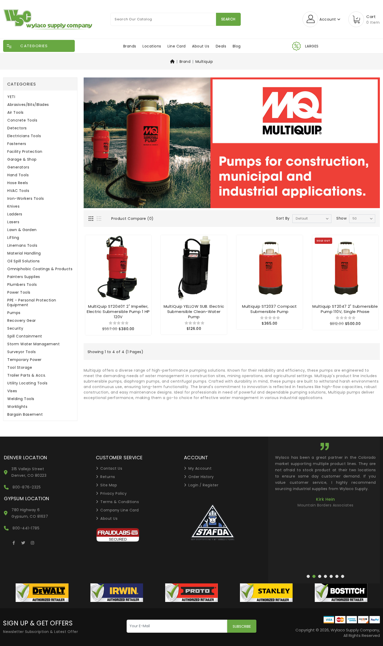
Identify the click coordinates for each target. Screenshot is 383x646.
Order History (201, 476)
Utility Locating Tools (27, 383)
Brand (185, 61)
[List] (99, 219)
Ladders (14, 214)
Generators (18, 167)
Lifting (13, 237)
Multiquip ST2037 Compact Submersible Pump (269, 309)
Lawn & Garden (22, 229)
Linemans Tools (22, 245)
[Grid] (91, 219)
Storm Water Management (33, 344)
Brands (129, 46)
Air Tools (15, 112)
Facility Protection (24, 151)
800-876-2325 (27, 487)
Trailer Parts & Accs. (26, 375)
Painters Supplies (23, 276)
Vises (12, 391)
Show (341, 218)
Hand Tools (18, 175)
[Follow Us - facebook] (14, 542)
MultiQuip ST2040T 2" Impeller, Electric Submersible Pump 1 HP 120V (118, 311)
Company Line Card (119, 510)
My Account (200, 468)
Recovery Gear (21, 320)
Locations (152, 46)
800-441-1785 (26, 528)
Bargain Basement (25, 414)
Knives (13, 206)
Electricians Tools (24, 136)
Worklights (17, 406)
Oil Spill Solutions (23, 261)
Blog (237, 46)
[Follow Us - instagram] (32, 542)
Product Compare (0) (132, 218)
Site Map (108, 485)
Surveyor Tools (21, 351)
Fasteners (16, 143)
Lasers (13, 222)
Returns (107, 476)
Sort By (283, 218)
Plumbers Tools (22, 284)
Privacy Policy (113, 493)
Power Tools (18, 292)
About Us (200, 46)
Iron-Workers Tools (25, 198)
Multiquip (204, 61)
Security (15, 328)
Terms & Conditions (119, 501)
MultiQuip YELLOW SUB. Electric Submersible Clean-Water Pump (194, 311)
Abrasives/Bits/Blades (28, 104)
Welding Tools (20, 398)
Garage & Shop (22, 159)
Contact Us (111, 468)
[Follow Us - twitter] (23, 542)
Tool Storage (19, 367)
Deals (221, 46)
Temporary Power (24, 359)
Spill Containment (24, 336)
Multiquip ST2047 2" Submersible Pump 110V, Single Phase (345, 309)
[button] (136, 504)
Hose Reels (17, 182)
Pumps (14, 312)
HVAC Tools (18, 190)
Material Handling (24, 253)
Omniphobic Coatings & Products (39, 269)
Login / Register (203, 485)
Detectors (17, 128)
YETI (11, 96)
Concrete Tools (22, 120)
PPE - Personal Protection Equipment (31, 302)
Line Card (177, 46)
